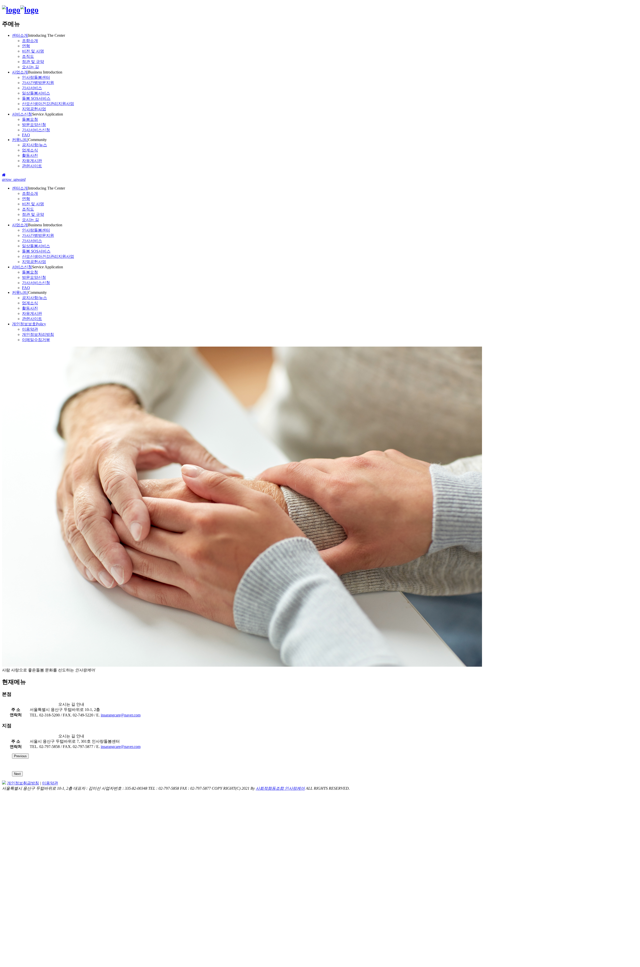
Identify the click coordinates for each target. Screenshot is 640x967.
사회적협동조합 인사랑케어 (280, 788)
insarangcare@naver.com (120, 715)
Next (17, 774)
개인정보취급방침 (23, 783)
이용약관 (50, 783)
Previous (20, 756)
